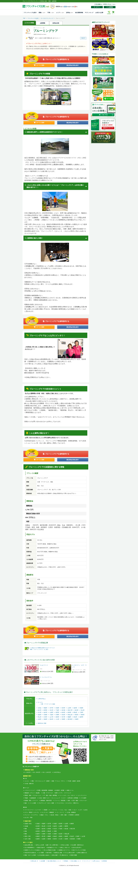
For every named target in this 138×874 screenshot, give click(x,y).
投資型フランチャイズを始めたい (33, 850)
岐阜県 (64, 712)
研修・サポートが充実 (30, 855)
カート (113, 13)
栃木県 (40, 710)
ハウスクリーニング (30, 790)
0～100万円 (28, 772)
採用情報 (104, 861)
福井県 (46, 712)
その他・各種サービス (44, 798)
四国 (26, 836)
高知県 (76, 717)
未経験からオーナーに (64, 850)
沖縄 (29, 839)
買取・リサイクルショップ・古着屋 (40, 781)
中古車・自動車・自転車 (74, 781)
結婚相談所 (33, 798)
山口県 (52, 717)
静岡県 (70, 712)
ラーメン (55, 810)
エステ (64, 798)
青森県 (46, 708)
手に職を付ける (64, 855)
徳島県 (58, 717)
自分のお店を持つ (76, 847)
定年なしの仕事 (40, 845)
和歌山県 (70, 714)
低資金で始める (41, 847)
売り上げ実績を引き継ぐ (50, 850)
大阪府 (52, 714)
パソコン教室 (32, 803)
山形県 (70, 708)
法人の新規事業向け (30, 847)
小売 (26, 778)
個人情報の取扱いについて (54, 861)
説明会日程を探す (73, 65)
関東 (26, 828)
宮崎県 (64, 719)
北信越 (26, 826)
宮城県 (58, 708)
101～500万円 (36, 772)
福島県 (76, 708)
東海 (26, 831)
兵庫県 (58, 714)
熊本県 (52, 719)
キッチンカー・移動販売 (48, 812)
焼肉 (70, 810)
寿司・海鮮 (64, 815)
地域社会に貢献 (42, 723)
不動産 (26, 798)
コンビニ (27, 781)
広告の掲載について (76, 861)
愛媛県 (70, 717)
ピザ (80, 810)
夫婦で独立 (49, 852)
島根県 (82, 714)
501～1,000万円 (47, 772)
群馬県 (46, 710)
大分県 (58, 719)
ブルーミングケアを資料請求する (57, 59)
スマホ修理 (83, 798)
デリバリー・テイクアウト (31, 815)
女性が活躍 (54, 855)
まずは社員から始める (43, 855)
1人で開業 (41, 852)
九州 (26, 839)
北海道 (40, 708)
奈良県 (64, 714)
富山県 (82, 710)
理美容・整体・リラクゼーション (33, 795)
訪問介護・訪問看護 (73, 798)
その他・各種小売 (29, 783)
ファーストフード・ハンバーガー (33, 810)
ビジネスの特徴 (29, 23)
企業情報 (42, 23)
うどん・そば (63, 810)
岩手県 (52, 708)
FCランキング (89, 12)
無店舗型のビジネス (52, 847)
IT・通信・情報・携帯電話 (50, 795)
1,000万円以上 (42, 698)
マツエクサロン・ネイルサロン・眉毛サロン (68, 803)
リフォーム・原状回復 (59, 800)
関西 (26, 833)
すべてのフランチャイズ (47, 18)
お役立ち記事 (99, 12)
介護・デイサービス (46, 704)
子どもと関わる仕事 (69, 852)
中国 (29, 836)
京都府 (46, 714)
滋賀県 (40, 714)
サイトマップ (87, 861)
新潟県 (77, 710)
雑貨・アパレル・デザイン (58, 781)
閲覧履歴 (109, 12)
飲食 (26, 807)
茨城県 (81, 708)
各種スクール (70, 790)
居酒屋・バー (47, 810)
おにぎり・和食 (28, 817)
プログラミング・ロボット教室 (46, 803)
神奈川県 (70, 710)
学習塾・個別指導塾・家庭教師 (45, 790)
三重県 (81, 712)
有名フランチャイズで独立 (79, 850)
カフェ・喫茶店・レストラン (32, 812)
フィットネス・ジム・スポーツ (67, 795)
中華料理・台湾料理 (74, 815)
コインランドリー (82, 795)
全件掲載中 (67, 6)
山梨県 (52, 712)
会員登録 (110, 7)
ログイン (98, 7)
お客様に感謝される (82, 852)
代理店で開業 (73, 855)
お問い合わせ (96, 861)
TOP (24, 18)
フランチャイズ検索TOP (31, 766)
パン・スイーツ (60, 812)
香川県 (64, 717)
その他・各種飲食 (71, 812)
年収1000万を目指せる (30, 852)
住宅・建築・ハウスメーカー (79, 800)
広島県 (46, 717)
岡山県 (40, 717)
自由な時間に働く (29, 845)
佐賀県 (40, 719)
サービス (40, 702)
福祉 (54, 704)
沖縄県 (76, 719)
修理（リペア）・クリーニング (63, 793)
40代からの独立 (65, 845)
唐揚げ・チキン (44, 815)
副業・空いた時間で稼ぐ (52, 845)
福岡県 (81, 717)
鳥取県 (77, 714)
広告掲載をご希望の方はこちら (104, 4)
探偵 (69, 800)
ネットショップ (56, 798)
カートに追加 (40, 65)
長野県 (58, 712)
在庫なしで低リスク (65, 847)
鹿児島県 (70, 719)
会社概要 (43, 861)
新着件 (74, 6)
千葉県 (58, 710)
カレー (75, 810)
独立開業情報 (79, 12)
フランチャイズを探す (30, 12)
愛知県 (76, 712)
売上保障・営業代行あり (77, 845)
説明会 (69, 12)
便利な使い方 (34, 861)
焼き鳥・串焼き (55, 815)
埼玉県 (52, 710)
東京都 (64, 710)
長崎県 (46, 719)
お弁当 (85, 810)
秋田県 (64, 708)
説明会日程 (56, 23)
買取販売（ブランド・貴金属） (32, 793)
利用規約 (66, 861)
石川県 (40, 712)
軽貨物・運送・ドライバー (31, 800)
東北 (30, 823)
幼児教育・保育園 (59, 790)
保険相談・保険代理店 (46, 800)
